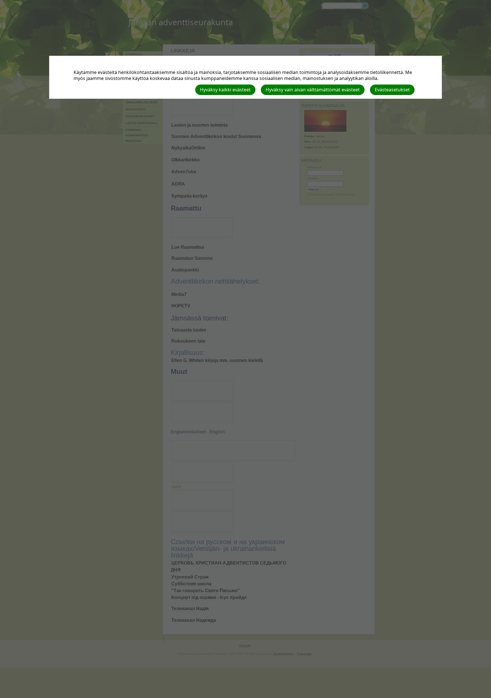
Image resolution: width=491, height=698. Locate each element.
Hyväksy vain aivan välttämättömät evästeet (313, 90)
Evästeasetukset (392, 90)
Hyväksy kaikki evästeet (225, 90)
